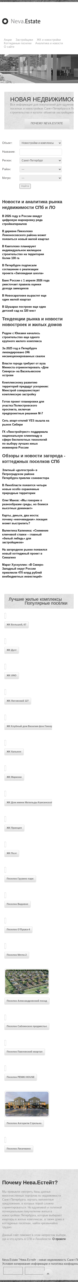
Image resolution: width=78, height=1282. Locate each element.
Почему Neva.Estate (47, 123)
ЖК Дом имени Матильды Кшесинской (30, 802)
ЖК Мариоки (14, 777)
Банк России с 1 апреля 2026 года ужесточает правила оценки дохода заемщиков (25, 284)
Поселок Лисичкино (19, 1148)
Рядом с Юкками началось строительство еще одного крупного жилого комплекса (22, 337)
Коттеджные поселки (17, 43)
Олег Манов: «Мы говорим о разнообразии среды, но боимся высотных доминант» (25, 504)
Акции (8, 39)
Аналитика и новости (49, 43)
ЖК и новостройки (49, 39)
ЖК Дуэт (11, 650)
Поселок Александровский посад (27, 1000)
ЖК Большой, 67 (16, 624)
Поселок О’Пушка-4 (18, 929)
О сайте (9, 46)
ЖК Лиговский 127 (18, 700)
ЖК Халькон (14, 751)
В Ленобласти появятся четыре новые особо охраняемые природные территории (24, 489)
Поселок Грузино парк (20, 878)
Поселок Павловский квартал (24, 1051)
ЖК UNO (11, 675)
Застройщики (24, 39)
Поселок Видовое (17, 904)
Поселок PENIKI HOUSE (20, 1077)
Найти (25, 186)
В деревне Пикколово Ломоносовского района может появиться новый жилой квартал (25, 235)
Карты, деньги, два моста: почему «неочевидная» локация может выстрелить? (24, 519)
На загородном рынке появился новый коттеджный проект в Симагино (24, 553)
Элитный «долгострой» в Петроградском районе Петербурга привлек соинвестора (25, 474)
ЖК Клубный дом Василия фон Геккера (30, 726)
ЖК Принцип (14, 827)
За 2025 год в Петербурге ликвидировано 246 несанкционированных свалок (23, 352)
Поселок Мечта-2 (17, 955)
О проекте (59, 1239)
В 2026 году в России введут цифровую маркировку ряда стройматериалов (22, 220)
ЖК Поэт (12, 853)
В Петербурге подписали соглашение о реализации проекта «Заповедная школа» (23, 269)
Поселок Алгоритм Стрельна (24, 1123)
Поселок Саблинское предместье (27, 1026)
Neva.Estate (26, 21)
